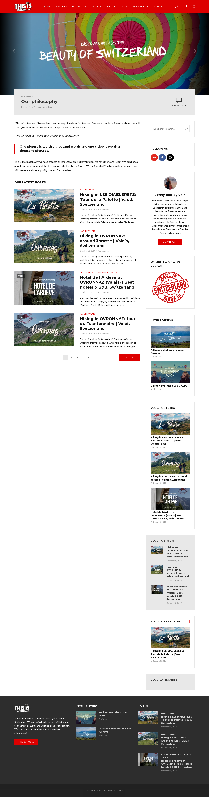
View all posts (170, 242)
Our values (27, 96)
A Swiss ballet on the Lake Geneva (167, 352)
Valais (91, 231)
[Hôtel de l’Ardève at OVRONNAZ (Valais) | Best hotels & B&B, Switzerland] (170, 499)
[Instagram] (170, 157)
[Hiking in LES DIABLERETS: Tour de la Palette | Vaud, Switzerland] (170, 424)
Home (47, 6)
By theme (97, 6)
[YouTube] (154, 157)
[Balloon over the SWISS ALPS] (170, 372)
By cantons (79, 6)
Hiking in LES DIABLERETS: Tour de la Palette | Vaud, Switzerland (108, 199)
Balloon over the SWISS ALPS (169, 385)
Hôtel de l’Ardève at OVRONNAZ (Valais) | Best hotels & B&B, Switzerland (107, 282)
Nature (84, 189)
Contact (159, 6)
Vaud (91, 189)
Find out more (26, 742)
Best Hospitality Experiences (94, 272)
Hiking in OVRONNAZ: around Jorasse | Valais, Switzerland (104, 241)
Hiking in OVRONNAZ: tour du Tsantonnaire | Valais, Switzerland (108, 323)
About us (61, 6)
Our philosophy (117, 6)
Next (128, 357)
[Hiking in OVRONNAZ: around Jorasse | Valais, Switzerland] (170, 463)
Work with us (140, 6)
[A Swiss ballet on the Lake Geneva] (170, 337)
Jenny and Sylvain (44, 107)
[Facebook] (162, 157)
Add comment (179, 106)
